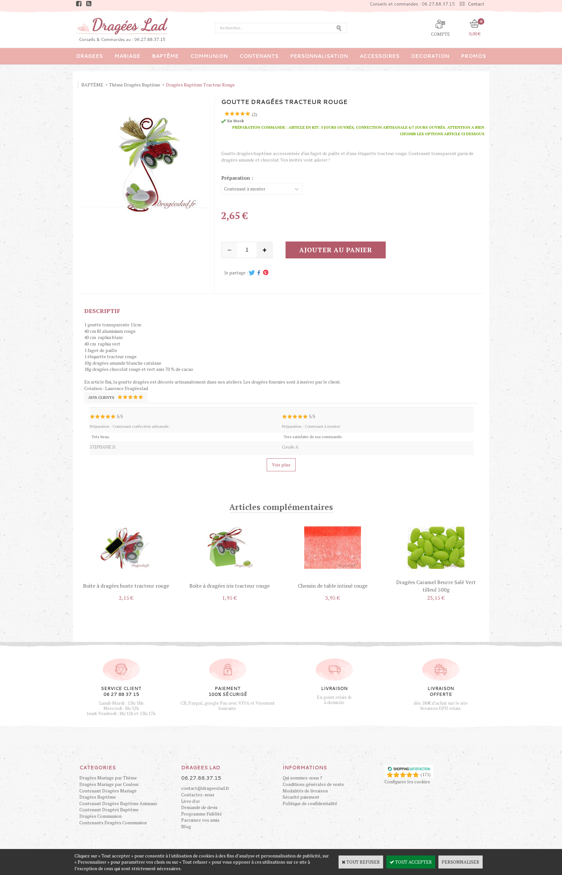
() (426, 774)
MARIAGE (127, 56)
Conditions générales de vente (313, 784)
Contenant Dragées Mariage (108, 791)
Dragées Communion (100, 816)
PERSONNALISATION (319, 56)
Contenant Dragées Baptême (109, 809)
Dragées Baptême (97, 797)
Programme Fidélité (201, 814)
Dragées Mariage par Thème (108, 778)
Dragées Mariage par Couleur (109, 784)
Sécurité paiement (301, 797)
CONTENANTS (258, 56)
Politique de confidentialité (310, 803)
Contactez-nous (197, 794)
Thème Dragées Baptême (134, 85)
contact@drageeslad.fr (205, 788)
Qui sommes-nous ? (302, 778)
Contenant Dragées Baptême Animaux (118, 803)
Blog (186, 826)
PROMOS (473, 56)
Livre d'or (190, 801)
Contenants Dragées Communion (113, 822)
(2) (254, 114)
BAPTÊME (165, 56)
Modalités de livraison (305, 791)
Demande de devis (199, 807)
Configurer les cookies (407, 781)
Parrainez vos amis (200, 820)
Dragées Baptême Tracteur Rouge (200, 85)
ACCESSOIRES (379, 56)
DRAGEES (89, 56)
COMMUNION (209, 56)
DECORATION (430, 56)
